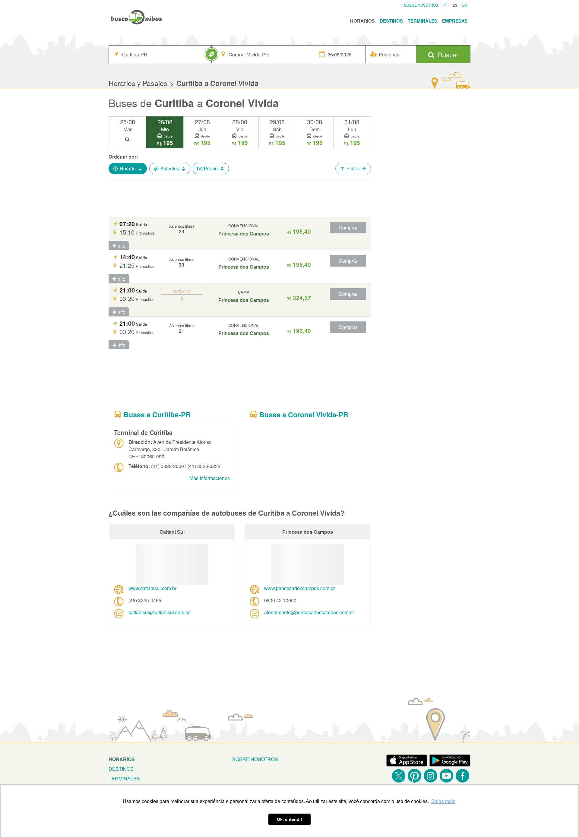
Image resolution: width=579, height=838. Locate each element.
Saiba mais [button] (443, 801)
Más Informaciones (209, 478)
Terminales (422, 20)
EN (464, 5)
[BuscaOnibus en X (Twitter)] (399, 776)
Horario (128, 168)
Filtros (353, 168)
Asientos (169, 168)
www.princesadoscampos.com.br (299, 588)
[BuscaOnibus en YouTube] (446, 776)
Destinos (391, 20)
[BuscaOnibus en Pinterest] (414, 776)
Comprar (348, 227)
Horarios (362, 20)
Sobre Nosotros (421, 5)
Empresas (455, 20)
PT (445, 5)
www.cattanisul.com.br (152, 588)
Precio (211, 168)
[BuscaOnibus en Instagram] (430, 776)
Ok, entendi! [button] (289, 819)
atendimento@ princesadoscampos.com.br (309, 612)
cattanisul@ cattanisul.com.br (159, 612)
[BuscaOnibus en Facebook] (462, 776)
